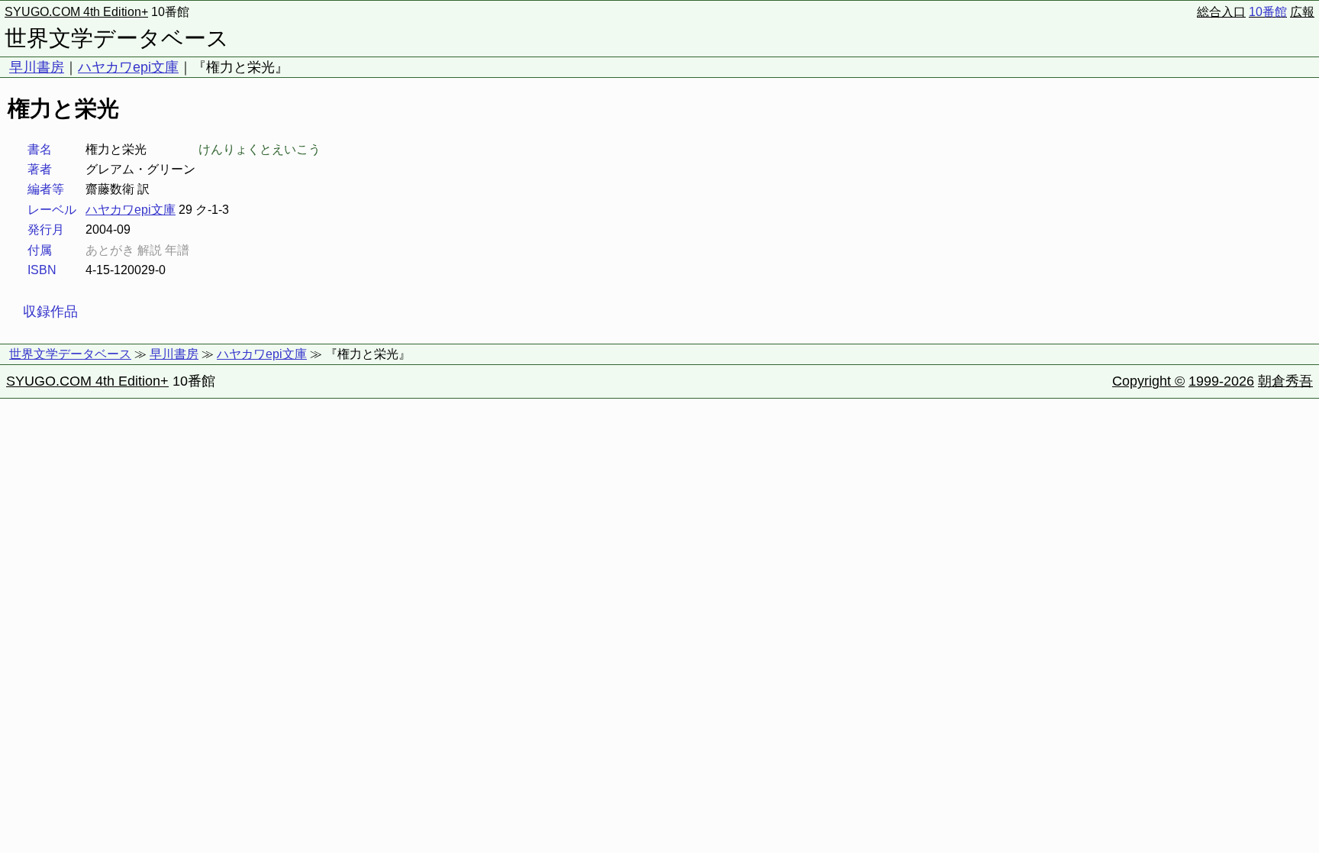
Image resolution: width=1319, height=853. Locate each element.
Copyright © (1148, 381)
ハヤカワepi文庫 (128, 67)
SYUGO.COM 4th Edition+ (76, 11)
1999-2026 (1221, 381)
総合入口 (1221, 11)
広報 (1302, 11)
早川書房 (36, 67)
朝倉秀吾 (1285, 381)
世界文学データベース (117, 38)
